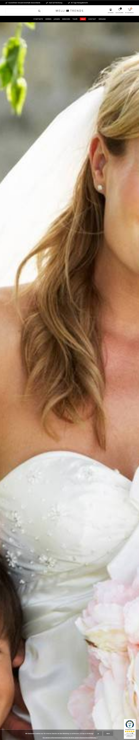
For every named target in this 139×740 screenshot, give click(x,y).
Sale (83, 19)
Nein (108, 733)
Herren (48, 19)
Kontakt (92, 19)
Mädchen (66, 19)
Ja (98, 733)
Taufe (74, 19)
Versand (102, 19)
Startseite (38, 19)
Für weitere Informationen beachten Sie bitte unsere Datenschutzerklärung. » (70, 738)
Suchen (39, 11)
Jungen (57, 19)
